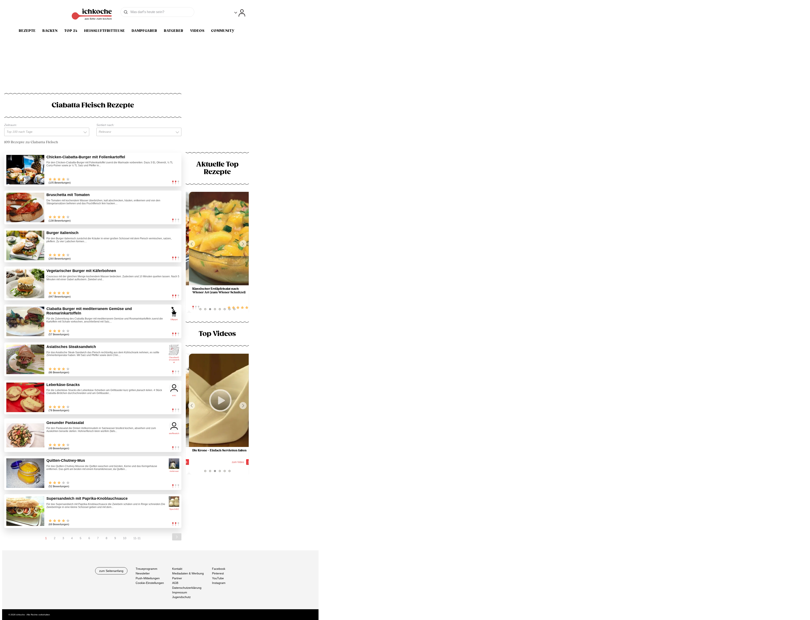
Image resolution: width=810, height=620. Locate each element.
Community (223, 31)
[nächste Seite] (176, 536)
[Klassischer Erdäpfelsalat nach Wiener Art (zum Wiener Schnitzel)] (217, 238)
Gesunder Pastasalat (65, 423)
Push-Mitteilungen (148, 578)
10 (124, 538)
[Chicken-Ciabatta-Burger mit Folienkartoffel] (25, 169)
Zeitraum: (10, 125)
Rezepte (27, 31)
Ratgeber (173, 31)
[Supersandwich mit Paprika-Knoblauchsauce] (25, 511)
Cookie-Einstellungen (150, 582)
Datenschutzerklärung (186, 587)
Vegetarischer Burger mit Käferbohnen (81, 271)
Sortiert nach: (105, 125)
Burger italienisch (62, 233)
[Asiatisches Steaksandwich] (25, 359)
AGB (175, 583)
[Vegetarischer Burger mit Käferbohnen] (25, 283)
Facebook (218, 568)
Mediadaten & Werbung (188, 573)
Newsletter (143, 573)
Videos (197, 31)
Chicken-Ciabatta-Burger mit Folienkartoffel (85, 157)
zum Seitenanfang (111, 571)
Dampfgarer (144, 31)
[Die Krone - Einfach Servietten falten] (217, 400)
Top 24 (70, 31)
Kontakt (177, 568)
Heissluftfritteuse (104, 31)
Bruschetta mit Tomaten (68, 195)
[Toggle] (240, 13)
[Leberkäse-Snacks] (25, 397)
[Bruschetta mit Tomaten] (25, 207)
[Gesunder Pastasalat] (25, 435)
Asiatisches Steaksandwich (71, 347)
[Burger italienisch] (25, 245)
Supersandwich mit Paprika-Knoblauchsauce (87, 498)
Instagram (218, 583)
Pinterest (218, 573)
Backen (50, 31)
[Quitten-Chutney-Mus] (25, 473)
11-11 (137, 538)
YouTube (218, 578)
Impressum (179, 592)
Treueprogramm (146, 568)
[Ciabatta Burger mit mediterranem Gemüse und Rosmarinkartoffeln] (25, 321)
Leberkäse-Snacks (63, 385)
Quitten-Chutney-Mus (65, 460)
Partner (177, 578)
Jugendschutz (181, 597)
